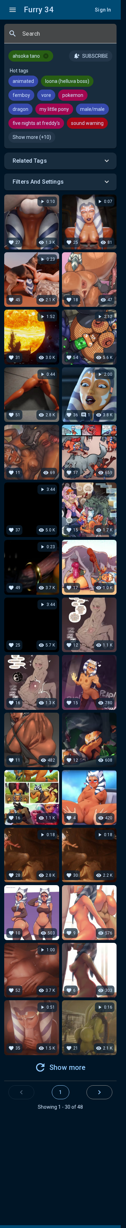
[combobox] (66, 36)
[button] (60, 161)
